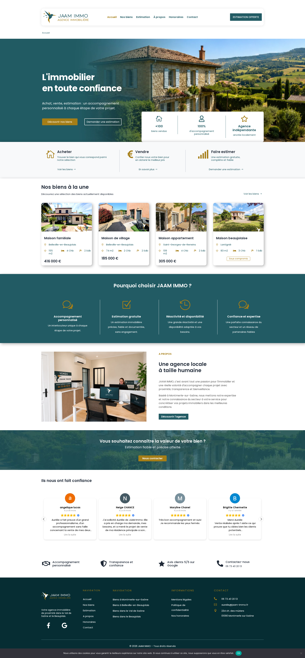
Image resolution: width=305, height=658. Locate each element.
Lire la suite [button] (70, 534)
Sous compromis (238, 258)
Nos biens (126, 17)
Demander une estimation (103, 122)
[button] (261, 519)
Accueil (112, 17)
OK (238, 653)
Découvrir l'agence (173, 416)
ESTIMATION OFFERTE (246, 17)
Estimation (143, 17)
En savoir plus (146, 169)
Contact (192, 17)
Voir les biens (65, 169)
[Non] (301, 653)
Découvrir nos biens (59, 122)
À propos (159, 17)
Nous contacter (152, 458)
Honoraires (176, 17)
